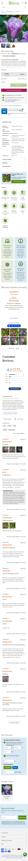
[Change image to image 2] (8, 46)
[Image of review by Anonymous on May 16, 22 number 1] (5, 679)
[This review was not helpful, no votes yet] (23, 464)
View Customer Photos (18, 181)
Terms (18, 857)
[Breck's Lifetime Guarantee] (7, 241)
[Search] (25, 7)
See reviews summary (9, 56)
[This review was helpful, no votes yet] (21, 464)
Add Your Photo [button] (15, 325)
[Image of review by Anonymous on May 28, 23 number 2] (12, 449)
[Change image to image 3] (13, 46)
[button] (5, 332)
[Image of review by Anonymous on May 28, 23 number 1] (5, 449)
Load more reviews (14, 722)
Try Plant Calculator (16, 105)
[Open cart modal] (25, 2)
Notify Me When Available (14, 90)
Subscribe (22, 817)
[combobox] (19, 433)
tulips (14, 426)
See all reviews (14, 318)
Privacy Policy (10, 822)
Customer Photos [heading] (14, 323)
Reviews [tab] (11, 348)
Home (2, 11)
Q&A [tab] (17, 348)
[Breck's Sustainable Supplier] (7, 264)
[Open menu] (2, 2)
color (4, 426)
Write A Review (15, 388)
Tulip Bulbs (17, 11)
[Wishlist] (22, 2)
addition (5, 429)
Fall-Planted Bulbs (9, 11)
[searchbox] (8, 419)
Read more (17, 487)
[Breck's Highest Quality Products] (20, 264)
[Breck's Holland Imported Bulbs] (20, 241)
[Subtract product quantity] (2, 85)
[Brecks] (14, 2)
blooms (9, 426)
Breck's (22, 855)
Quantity (3, 82)
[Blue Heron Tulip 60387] (14, 28)
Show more (11, 430)
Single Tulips (3, 12)
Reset (15, 767)
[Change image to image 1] (3, 46)
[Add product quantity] (8, 85)
